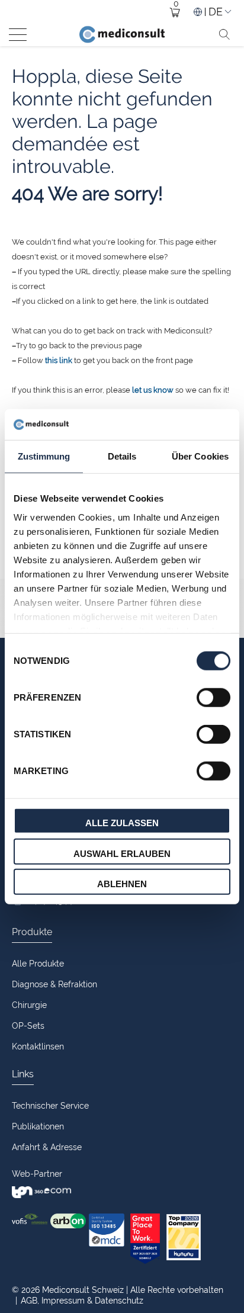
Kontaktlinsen (38, 1046)
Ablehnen (122, 884)
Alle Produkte (38, 963)
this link (58, 360)
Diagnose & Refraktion (54, 984)
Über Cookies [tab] (200, 456)
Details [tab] (122, 456)
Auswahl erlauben (122, 853)
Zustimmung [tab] (44, 456)
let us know (153, 390)
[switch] (213, 697)
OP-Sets (28, 1026)
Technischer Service (50, 1105)
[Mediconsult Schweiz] (122, 34)
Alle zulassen (122, 823)
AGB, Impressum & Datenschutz (79, 1300)
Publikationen (38, 1126)
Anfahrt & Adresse (47, 1147)
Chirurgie (29, 1005)
